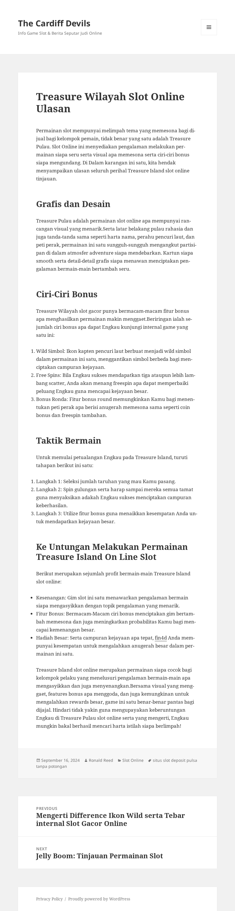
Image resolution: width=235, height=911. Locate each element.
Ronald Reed (101, 760)
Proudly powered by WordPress (99, 899)
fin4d (161, 637)
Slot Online (133, 760)
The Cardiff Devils (54, 23)
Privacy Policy (49, 899)
